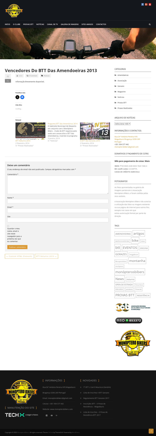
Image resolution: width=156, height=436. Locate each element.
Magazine (122, 91)
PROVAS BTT (28, 24)
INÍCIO (7, 24)
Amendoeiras (123, 75)
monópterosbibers (129, 272)
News (119, 278)
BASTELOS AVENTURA (122, 241)
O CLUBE (16, 24)
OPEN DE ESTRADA (124, 284)
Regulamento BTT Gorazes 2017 (96, 398)
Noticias (47, 76)
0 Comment (33, 76)
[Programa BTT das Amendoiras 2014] (64, 132)
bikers (20, 76)
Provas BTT (122, 102)
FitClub (50, 432)
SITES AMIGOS (87, 24)
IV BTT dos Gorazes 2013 (90, 141)
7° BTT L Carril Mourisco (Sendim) (97, 387)
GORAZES (121, 254)
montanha (137, 260)
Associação (122, 80)
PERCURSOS (119, 289)
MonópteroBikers (23, 432)
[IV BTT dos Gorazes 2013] (95, 131)
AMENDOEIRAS (123, 233)
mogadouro (134, 255)
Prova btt (138, 289)
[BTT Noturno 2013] (30, 131)
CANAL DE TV (52, 24)
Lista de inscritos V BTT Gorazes (96, 393)
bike (135, 240)
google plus (146, 4)
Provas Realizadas (125, 108)
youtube (150, 4)
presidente (129, 289)
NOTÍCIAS (40, 24)
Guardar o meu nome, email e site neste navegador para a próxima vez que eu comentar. (14, 235)
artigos (138, 233)
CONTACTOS (101, 24)
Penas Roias (139, 285)
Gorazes (121, 86)
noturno (130, 279)
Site (8, 216)
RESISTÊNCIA (143, 295)
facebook (142, 4)
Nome (10, 198)
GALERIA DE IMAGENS (70, 24)
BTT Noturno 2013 (22, 141)
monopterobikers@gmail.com (127, 147)
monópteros (119, 266)
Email (10, 207)
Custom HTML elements (19, 256)
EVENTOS (130, 247)
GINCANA (144, 248)
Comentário (12, 174)
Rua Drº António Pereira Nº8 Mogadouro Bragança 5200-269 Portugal (127, 139)
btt (117, 247)
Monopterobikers (120, 261)
